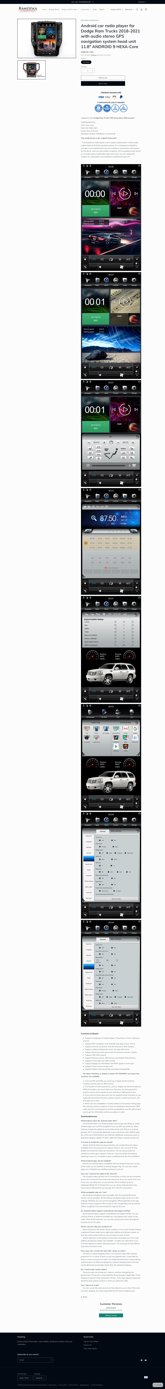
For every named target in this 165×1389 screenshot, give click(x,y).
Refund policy (53, 1385)
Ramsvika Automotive (28, 1385)
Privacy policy (63, 1385)
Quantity (84, 66)
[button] (70, 9)
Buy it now (103, 84)
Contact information (97, 1385)
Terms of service (73, 1385)
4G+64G (86, 62)
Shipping (94, 55)
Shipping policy (84, 1385)
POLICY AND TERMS (91, 1341)
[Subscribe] (51, 1360)
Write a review (111, 1315)
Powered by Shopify (41, 1385)
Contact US (87, 1345)
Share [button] (85, 1297)
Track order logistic (90, 1348)
